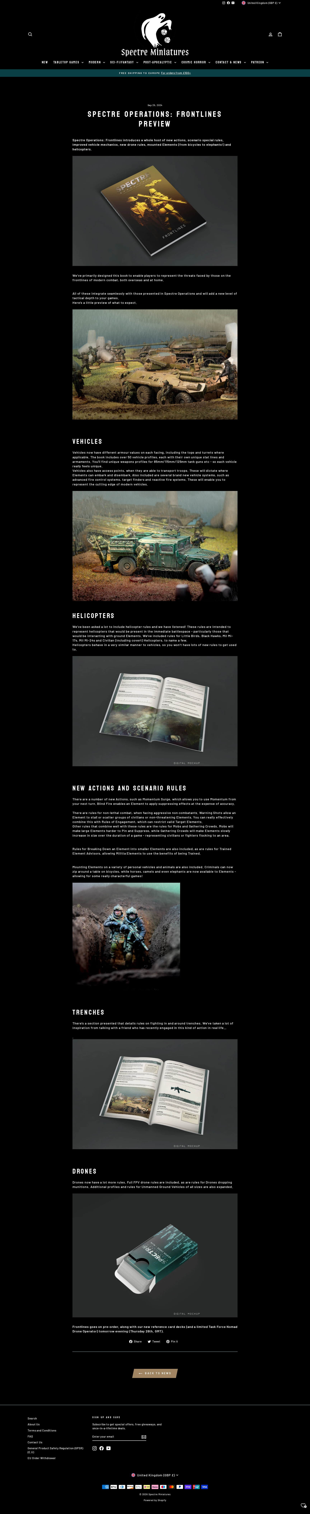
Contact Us (35, 1442)
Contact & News (229, 62)
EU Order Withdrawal (42, 1458)
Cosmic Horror (195, 62)
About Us (34, 1424)
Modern (95, 62)
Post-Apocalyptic (158, 62)
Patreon (258, 62)
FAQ (30, 1436)
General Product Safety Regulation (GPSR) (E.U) (55, 1450)
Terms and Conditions (42, 1430)
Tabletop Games (67, 62)
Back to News (157, 1373)
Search (32, 1418)
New (45, 62)
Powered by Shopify (155, 1500)
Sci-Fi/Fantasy (122, 62)
